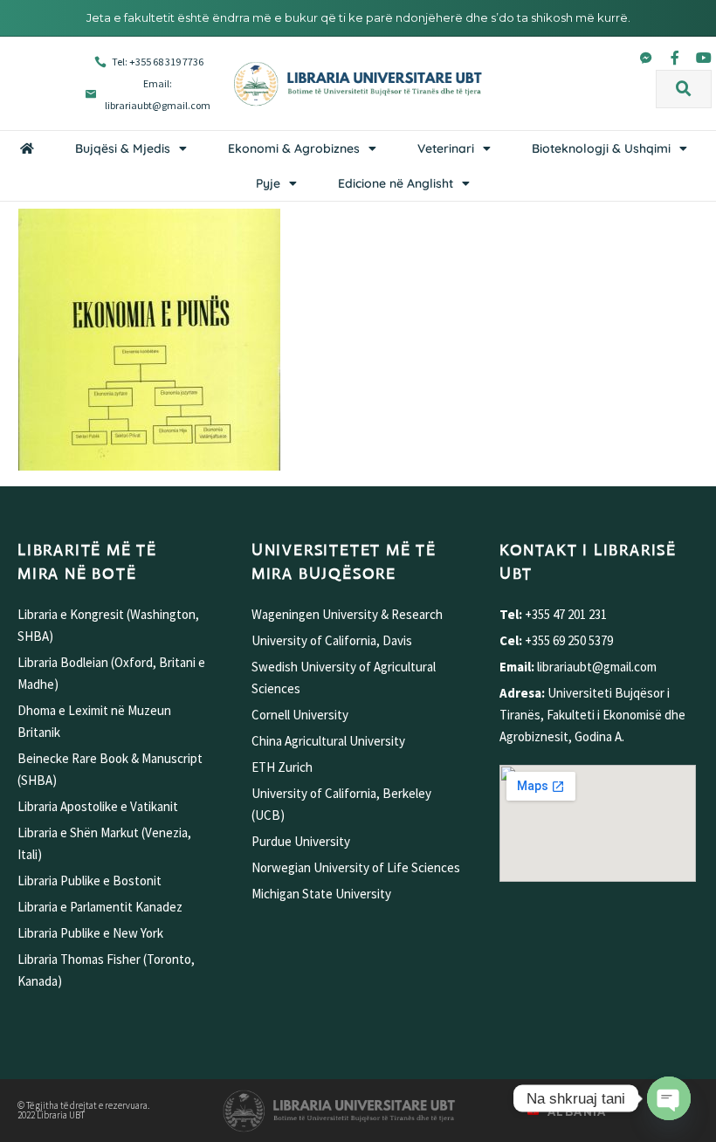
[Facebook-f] (675, 57)
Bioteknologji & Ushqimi (601, 148)
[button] (684, 89)
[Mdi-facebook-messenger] (646, 57)
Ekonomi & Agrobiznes (294, 148)
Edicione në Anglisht (395, 183)
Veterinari (445, 148)
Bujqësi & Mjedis (122, 148)
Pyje (268, 183)
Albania (577, 1111)
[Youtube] (704, 57)
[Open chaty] (669, 1098)
